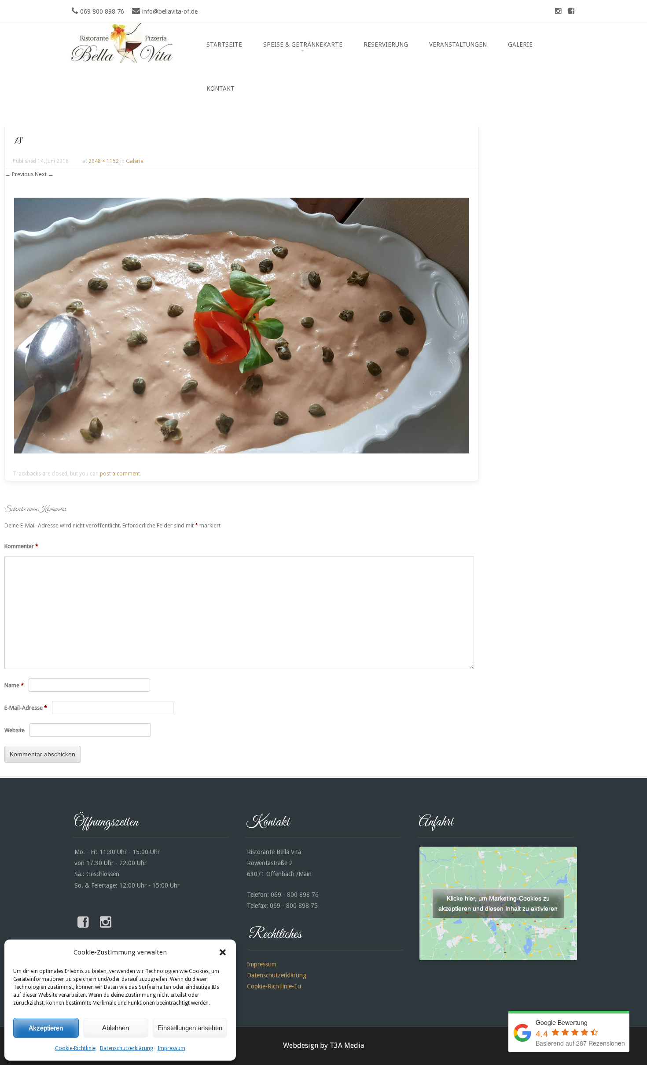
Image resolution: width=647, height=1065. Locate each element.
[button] (222, 952)
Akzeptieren (46, 1028)
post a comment (120, 474)
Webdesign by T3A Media (323, 1045)
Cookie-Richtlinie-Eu (274, 986)
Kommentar (21, 546)
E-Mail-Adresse (25, 707)
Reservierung (386, 44)
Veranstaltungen (458, 44)
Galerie (520, 44)
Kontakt (220, 88)
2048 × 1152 (103, 161)
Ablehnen (115, 1028)
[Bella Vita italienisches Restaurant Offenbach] (123, 60)
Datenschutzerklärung (126, 1048)
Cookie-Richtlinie (75, 1048)
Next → (44, 174)
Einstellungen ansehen (190, 1028)
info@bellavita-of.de (170, 11)
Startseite (224, 44)
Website (14, 730)
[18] (241, 451)
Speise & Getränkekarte (302, 44)
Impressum (171, 1048)
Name (14, 685)
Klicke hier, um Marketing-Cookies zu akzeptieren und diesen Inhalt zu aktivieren (498, 903)
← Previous (19, 174)
